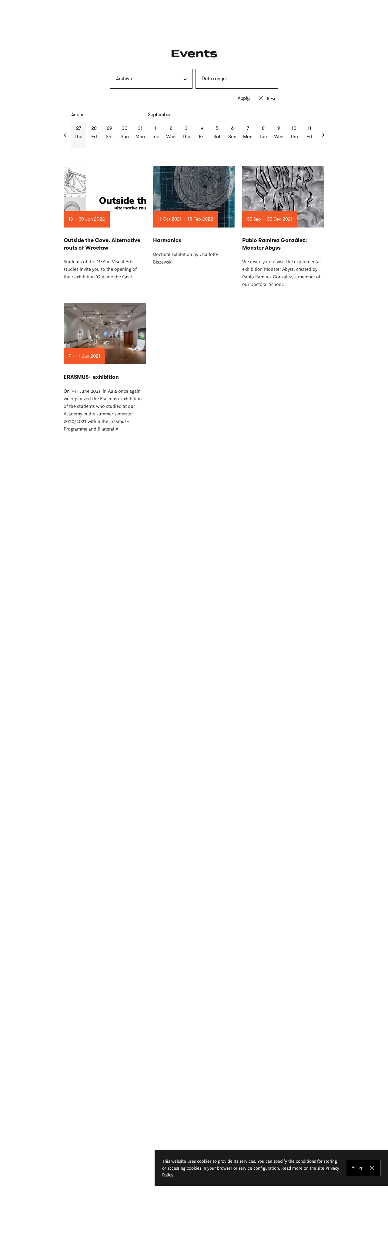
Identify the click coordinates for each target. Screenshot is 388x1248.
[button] (65, 135)
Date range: (214, 78)
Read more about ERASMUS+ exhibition (105, 367)
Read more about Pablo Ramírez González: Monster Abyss (283, 227)
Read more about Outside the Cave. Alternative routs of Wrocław (105, 223)
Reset (272, 98)
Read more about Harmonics (194, 215)
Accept (358, 1167)
